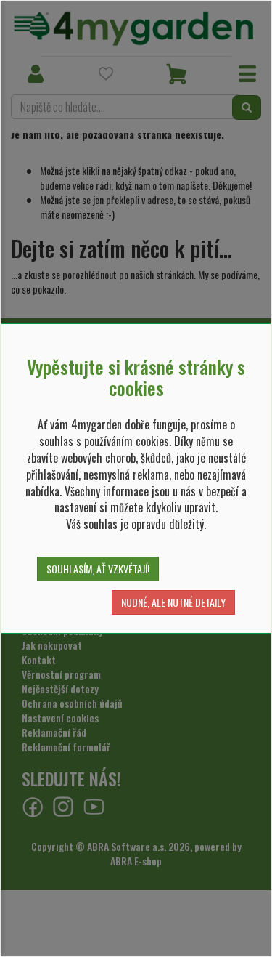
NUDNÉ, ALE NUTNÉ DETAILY (173, 602)
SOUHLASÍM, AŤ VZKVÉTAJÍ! (97, 568)
